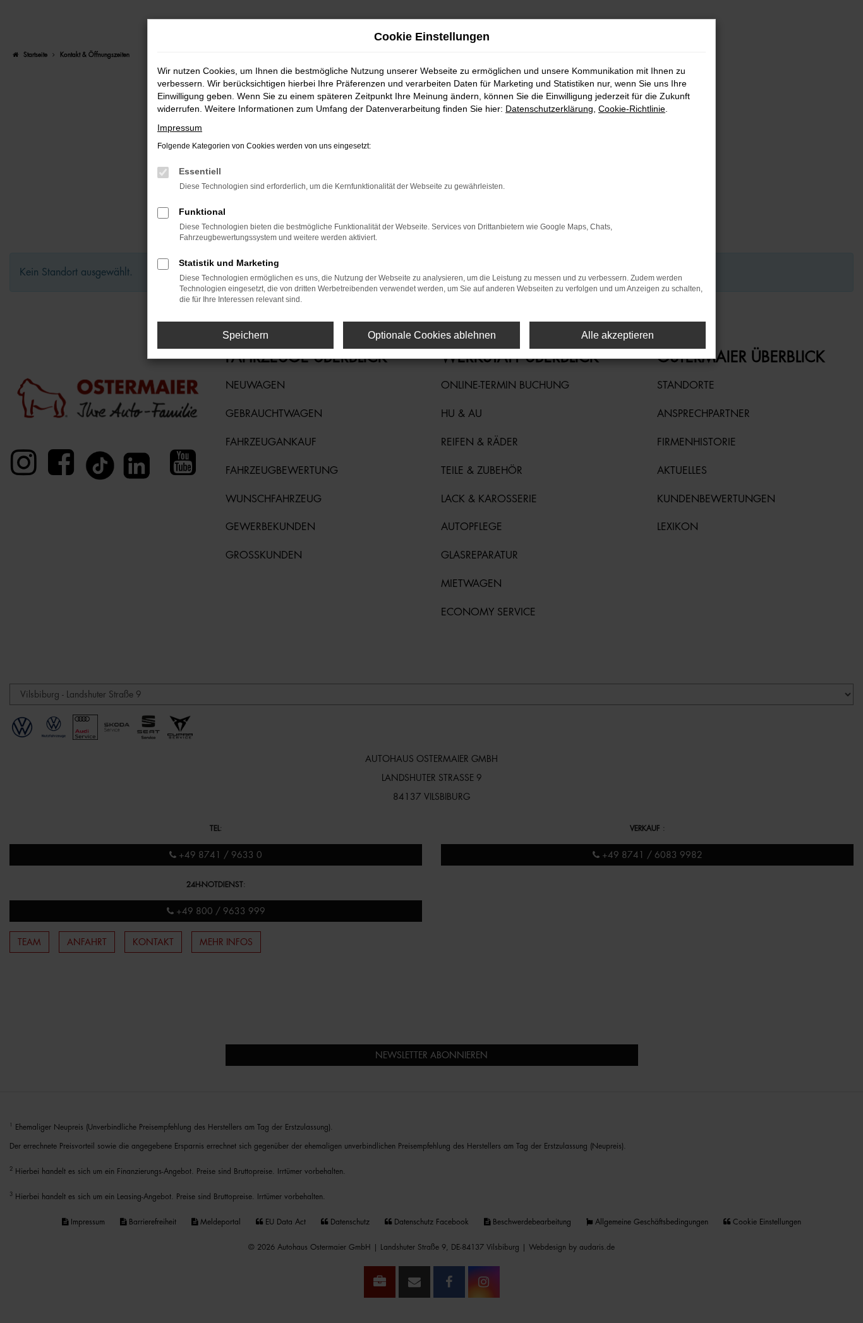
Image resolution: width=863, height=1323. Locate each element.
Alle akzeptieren (617, 335)
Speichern (245, 335)
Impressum (179, 128)
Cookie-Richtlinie (631, 109)
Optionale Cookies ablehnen (432, 335)
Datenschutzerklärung (549, 109)
